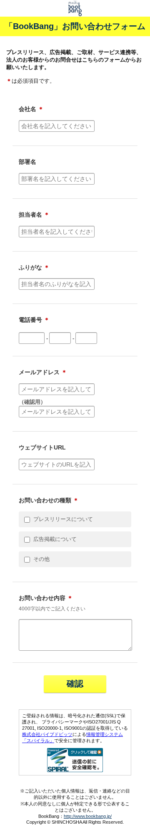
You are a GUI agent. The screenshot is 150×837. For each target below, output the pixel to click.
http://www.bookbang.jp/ (88, 816)
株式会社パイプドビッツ (47, 734)
